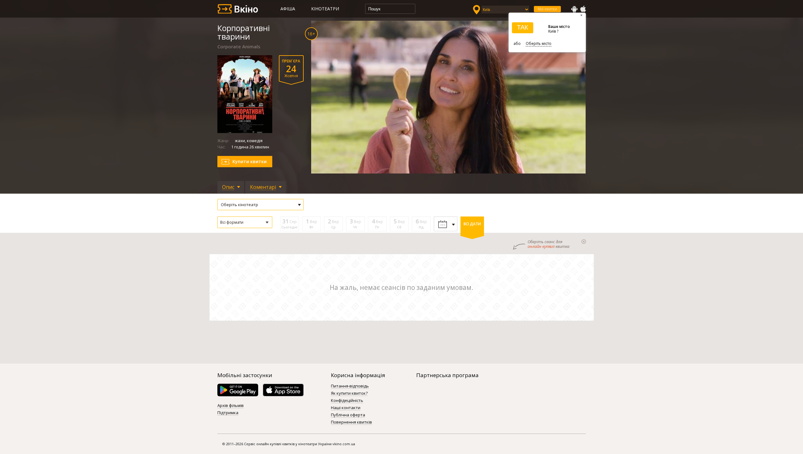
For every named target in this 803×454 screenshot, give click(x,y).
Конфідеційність (347, 400)
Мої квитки (547, 9)
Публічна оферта (348, 415)
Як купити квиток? (349, 393)
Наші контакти (345, 407)
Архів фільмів (230, 405)
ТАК (522, 27)
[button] (244, 222)
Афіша (287, 9)
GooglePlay (574, 9)
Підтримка (227, 412)
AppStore (583, 9)
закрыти (584, 241)
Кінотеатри (325, 9)
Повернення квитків (351, 422)
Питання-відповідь (350, 386)
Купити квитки (249, 161)
